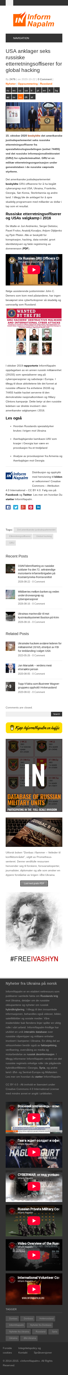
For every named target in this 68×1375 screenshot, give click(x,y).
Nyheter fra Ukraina (19, 1331)
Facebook (12, 494)
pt (38, 90)
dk (26, 97)
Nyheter (11, 83)
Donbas (13, 1318)
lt (49, 90)
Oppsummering (28, 83)
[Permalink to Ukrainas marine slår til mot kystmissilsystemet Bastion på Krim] (10, 616)
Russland (46, 83)
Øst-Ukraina (30, 1338)
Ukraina (13, 1338)
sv (14, 97)
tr (31, 90)
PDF (25, 248)
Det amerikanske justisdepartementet (36, 530)
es (14, 90)
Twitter (27, 494)
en (44, 90)
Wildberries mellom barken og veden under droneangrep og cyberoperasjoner (38, 595)
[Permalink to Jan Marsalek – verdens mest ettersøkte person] (10, 668)
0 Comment (45, 79)
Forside (7, 1348)
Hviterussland (46, 1318)
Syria (54, 1331)
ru (8, 90)
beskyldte (34, 135)
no (20, 97)
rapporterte (31, 365)
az (8, 97)
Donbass (28, 1318)
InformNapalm (16, 1325)
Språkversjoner (43, 1352)
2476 (12, 79)
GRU (11, 543)
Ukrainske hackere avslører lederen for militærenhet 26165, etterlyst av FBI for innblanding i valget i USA (40, 647)
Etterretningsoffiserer (20, 536)
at (32, 97)
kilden (58, 476)
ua (26, 90)
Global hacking (44, 536)
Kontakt (22, 1352)
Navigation (21, 38)
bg (56, 90)
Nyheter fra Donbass (40, 1325)
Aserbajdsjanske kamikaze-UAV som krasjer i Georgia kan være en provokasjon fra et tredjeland (35, 443)
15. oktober (13, 135)
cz (20, 90)
